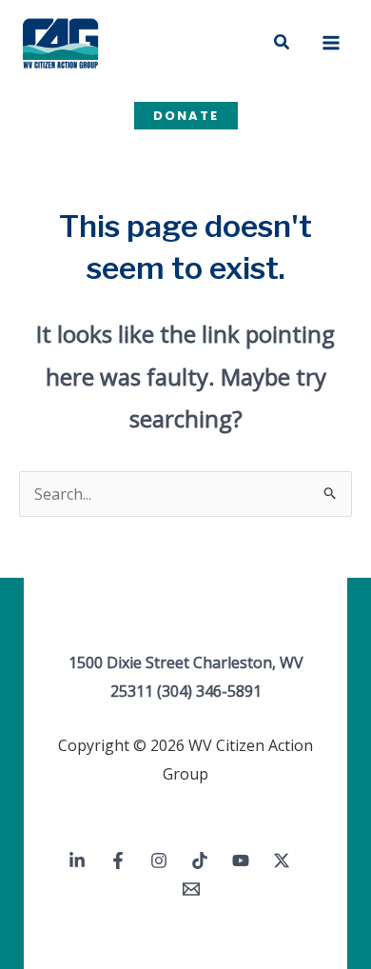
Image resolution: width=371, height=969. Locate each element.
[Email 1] (191, 889)
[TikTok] (199, 860)
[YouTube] (240, 860)
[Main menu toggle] (331, 43)
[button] (282, 42)
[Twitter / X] (281, 860)
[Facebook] (118, 860)
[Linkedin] (77, 860)
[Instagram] (158, 860)
